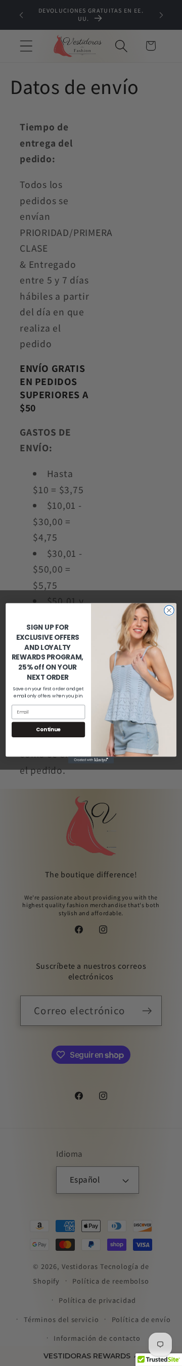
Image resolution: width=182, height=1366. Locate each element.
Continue (48, 729)
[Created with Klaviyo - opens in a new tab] (91, 760)
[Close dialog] (169, 610)
